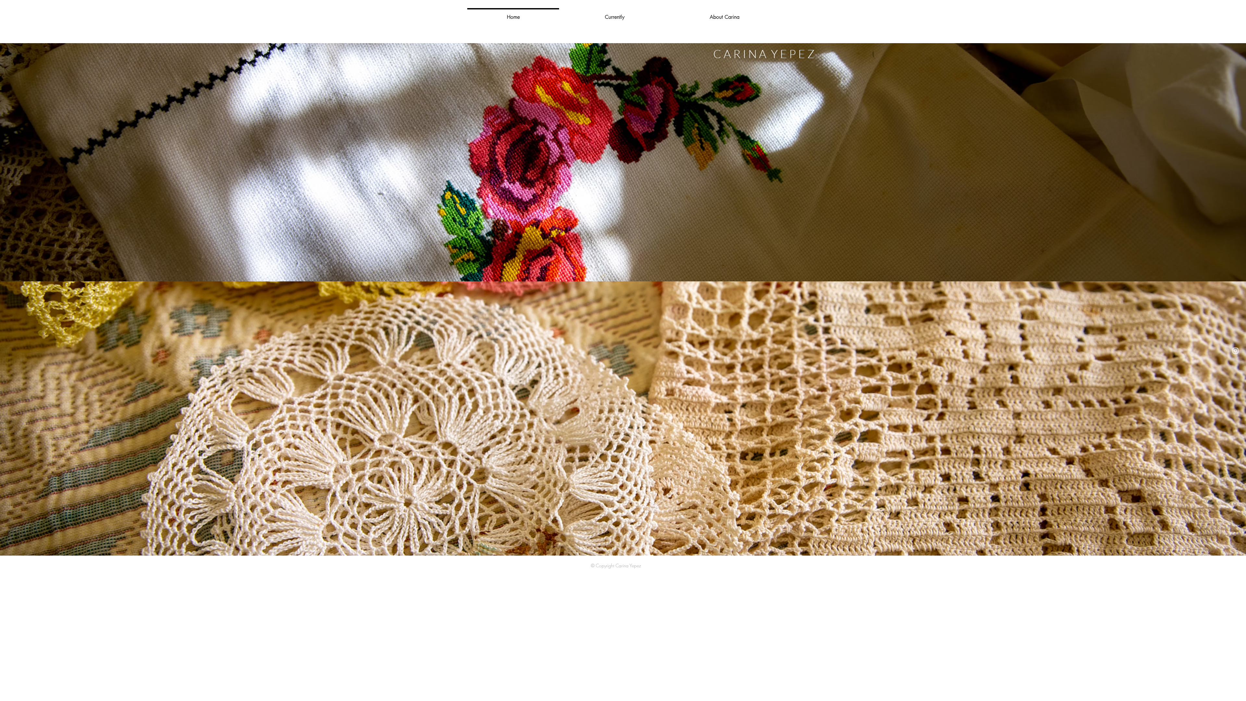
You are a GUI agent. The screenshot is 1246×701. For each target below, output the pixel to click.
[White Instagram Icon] (1235, 351)
